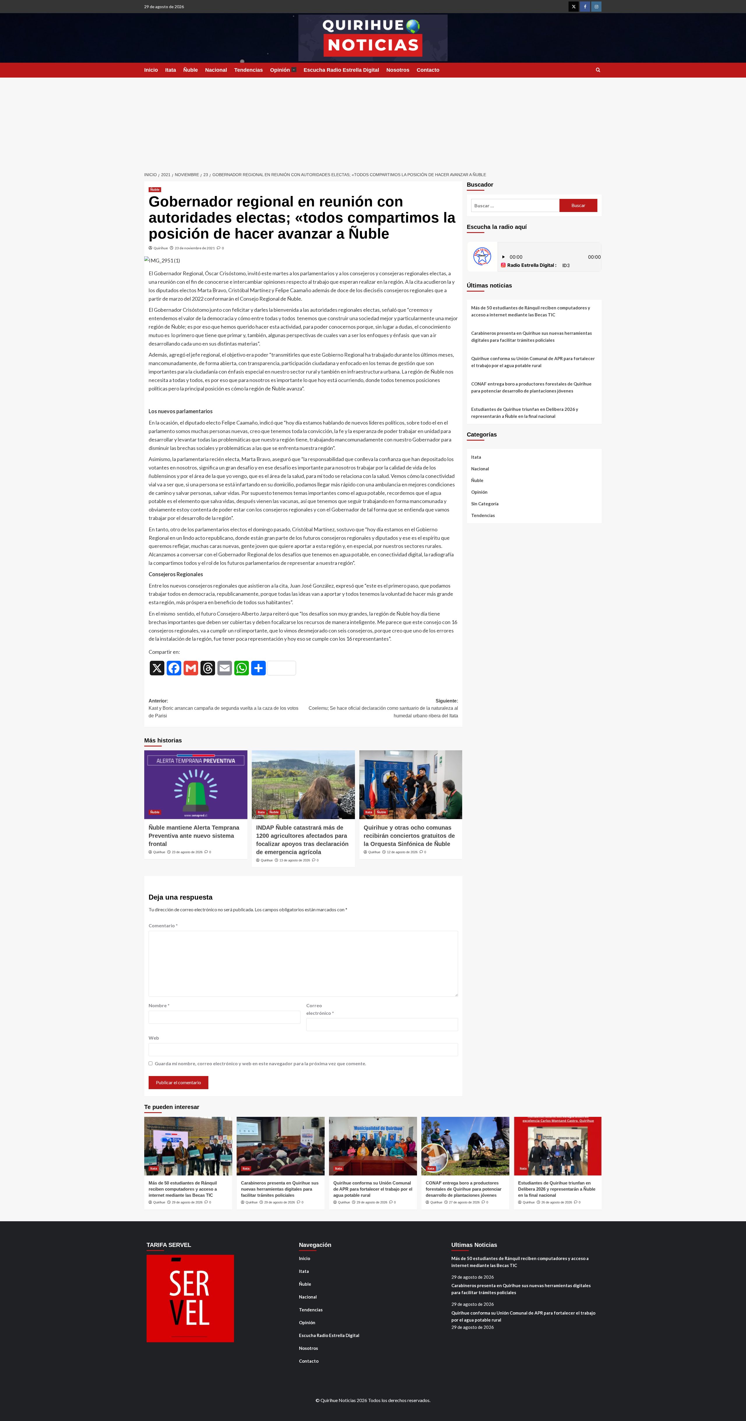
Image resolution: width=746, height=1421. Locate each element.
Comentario (163, 925)
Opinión (282, 70)
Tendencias (248, 70)
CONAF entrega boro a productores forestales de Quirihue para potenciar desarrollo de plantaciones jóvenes (531, 387)
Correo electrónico (320, 1009)
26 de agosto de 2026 (556, 1202)
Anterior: (223, 708)
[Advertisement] (373, 121)
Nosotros (397, 70)
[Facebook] (585, 6)
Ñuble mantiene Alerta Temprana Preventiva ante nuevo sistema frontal (194, 835)
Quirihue (161, 248)
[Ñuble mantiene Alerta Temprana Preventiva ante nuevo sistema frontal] (195, 784)
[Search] (598, 70)
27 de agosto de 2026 (464, 1202)
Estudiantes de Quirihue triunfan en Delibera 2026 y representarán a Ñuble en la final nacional (524, 412)
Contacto (428, 70)
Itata (170, 70)
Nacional (216, 70)
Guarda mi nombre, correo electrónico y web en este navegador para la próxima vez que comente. (260, 1063)
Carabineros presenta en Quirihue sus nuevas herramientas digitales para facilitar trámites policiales (531, 336)
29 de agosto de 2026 (187, 1202)
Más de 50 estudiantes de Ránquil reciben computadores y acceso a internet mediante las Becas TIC (530, 311)
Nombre (159, 1005)
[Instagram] (596, 6)
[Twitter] (574, 6)
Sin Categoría (485, 503)
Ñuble (190, 70)
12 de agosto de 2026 (402, 852)
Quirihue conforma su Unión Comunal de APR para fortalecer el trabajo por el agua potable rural (533, 362)
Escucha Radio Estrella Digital (341, 70)
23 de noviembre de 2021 (195, 248)
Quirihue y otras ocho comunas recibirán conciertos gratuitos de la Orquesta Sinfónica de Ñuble (409, 835)
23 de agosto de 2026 (187, 852)
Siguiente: (383, 708)
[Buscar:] (515, 205)
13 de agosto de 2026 (294, 860)
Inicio (151, 70)
